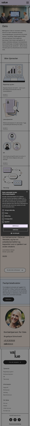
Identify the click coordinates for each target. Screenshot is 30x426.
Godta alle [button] (15, 226)
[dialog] (15, 213)
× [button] (26, 191)
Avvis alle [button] (15, 229)
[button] (15, 233)
